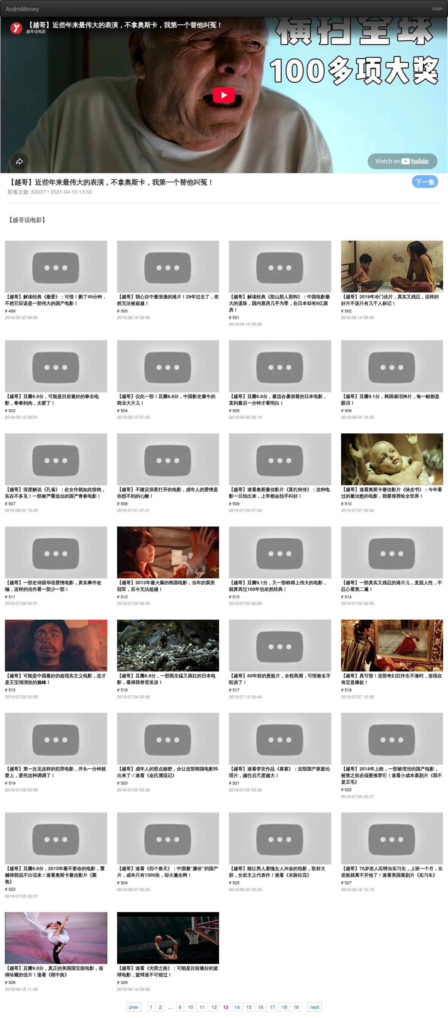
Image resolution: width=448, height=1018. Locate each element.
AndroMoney (22, 8)
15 (249, 1007)
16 (260, 1007)
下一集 (425, 181)
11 (202, 1007)
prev (133, 1007)
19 (296, 1007)
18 (284, 1007)
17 (272, 1007)
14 (237, 1007)
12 (214, 1007)
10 (190, 1007)
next (314, 1007)
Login (437, 8)
